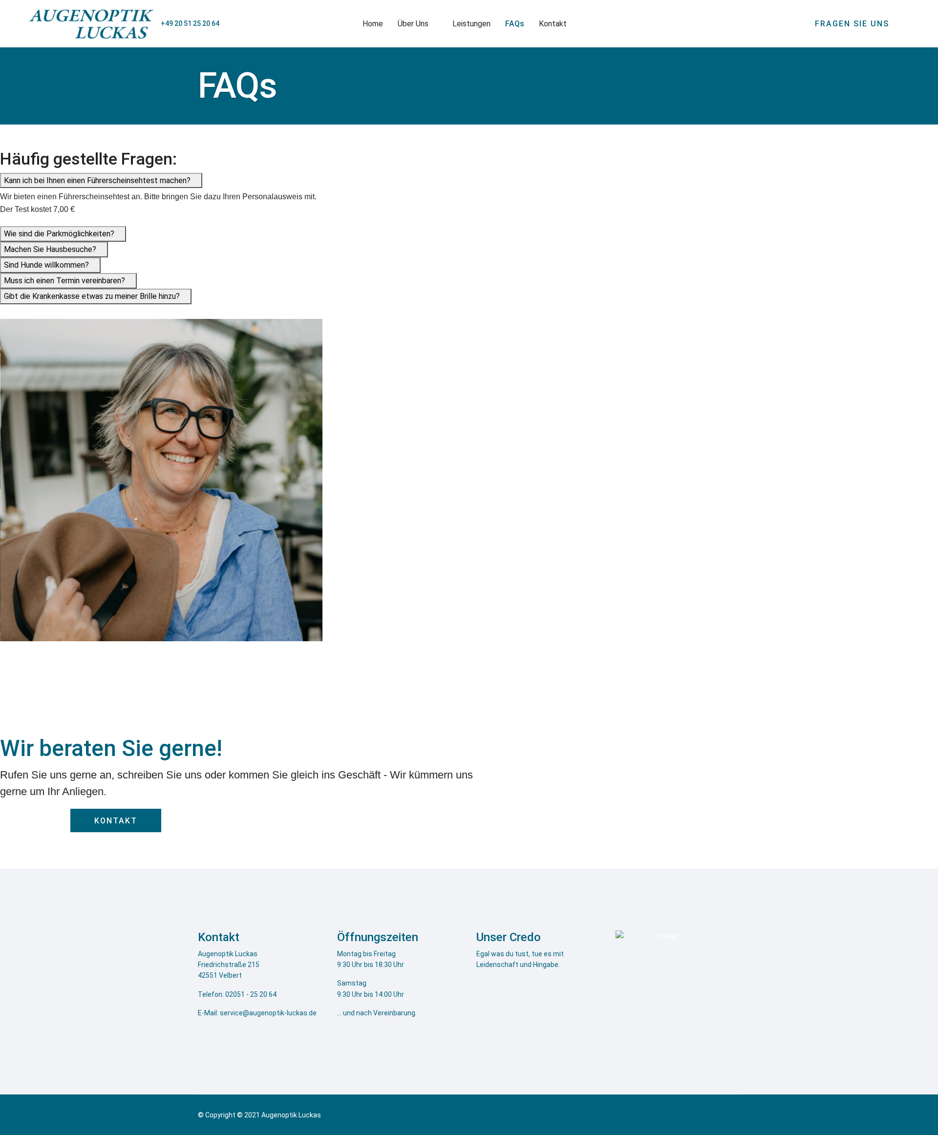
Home (372, 23)
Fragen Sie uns (853, 23)
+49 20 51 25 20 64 (190, 23)
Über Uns (413, 23)
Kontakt (553, 23)
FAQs (514, 23)
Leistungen (471, 23)
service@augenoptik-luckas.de (268, 1013)
